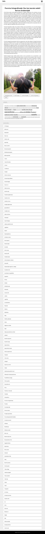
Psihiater (6, 423)
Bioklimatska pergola (8, 152)
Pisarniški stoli (7, 384)
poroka (6, 97)
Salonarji (6, 452)
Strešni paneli (6, 465)
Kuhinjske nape (7, 286)
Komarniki (6, 263)
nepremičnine (9, 112)
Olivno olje (6, 358)
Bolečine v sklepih (13, 105)
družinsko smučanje (28, 105)
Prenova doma (7, 410)
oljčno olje (22, 112)
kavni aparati (7, 109)
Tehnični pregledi (7, 472)
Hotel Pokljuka (7, 220)
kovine (12, 109)
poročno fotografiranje (35, 95)
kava (37, 107)
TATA (3, 1)
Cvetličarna (6, 168)
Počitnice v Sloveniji (8, 390)
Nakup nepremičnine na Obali (9, 331)
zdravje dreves (13, 118)
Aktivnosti (6, 129)
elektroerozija (10, 107)
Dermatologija (7, 181)
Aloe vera (6, 135)
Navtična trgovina (7, 338)
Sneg (5, 459)
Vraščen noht (6, 498)
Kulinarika (6, 289)
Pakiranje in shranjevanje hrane (10, 374)
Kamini (5, 230)
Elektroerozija (7, 188)
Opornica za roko (7, 364)
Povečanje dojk (7, 407)
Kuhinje (5, 282)
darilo (21, 105)
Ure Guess (6, 492)
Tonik (5, 485)
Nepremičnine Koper (8, 348)
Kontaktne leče (7, 269)
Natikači (6, 335)
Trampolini (6, 488)
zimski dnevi (21, 118)
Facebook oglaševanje (8, 194)
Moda (5, 322)
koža (14, 109)
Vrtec (5, 505)
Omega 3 (6, 361)
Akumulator (6, 132)
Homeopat (6, 217)
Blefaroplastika (7, 155)
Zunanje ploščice (7, 524)
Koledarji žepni (7, 256)
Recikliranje (6, 426)
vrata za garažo (6, 118)
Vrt (5, 501)
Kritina (5, 279)
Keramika (6, 246)
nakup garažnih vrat (19, 109)
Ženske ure (6, 511)
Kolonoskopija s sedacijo (8, 260)
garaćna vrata (20, 107)
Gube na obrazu (7, 214)
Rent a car (6, 433)
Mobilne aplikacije (7, 318)
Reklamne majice (7, 430)
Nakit (5, 328)
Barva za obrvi (7, 145)
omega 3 (28, 112)
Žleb (5, 518)
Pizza (5, 387)
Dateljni (5, 171)
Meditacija (6, 312)
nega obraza (29, 109)
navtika (24, 109)
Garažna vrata (7, 197)
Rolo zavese (6, 449)
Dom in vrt (6, 184)
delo (24, 105)
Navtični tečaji (7, 341)
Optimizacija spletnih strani (9, 371)
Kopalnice (6, 276)
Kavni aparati (6, 240)
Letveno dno (6, 292)
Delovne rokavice (7, 175)
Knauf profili (6, 253)
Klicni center (6, 250)
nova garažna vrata (17, 112)
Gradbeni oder (7, 210)
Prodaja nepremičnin (8, 413)
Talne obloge (6, 469)
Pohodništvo (6, 397)
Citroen (5, 165)
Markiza (5, 309)
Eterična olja (6, 191)
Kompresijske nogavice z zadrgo (10, 266)
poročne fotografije (25, 95)
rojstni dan (15, 116)
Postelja (6, 403)
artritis (10, 105)
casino (18, 105)
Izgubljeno (6, 227)
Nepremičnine (6, 345)
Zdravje (10, 118)
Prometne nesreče (7, 420)
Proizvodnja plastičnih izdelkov (10, 416)
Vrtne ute (6, 508)
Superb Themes (27, 532)
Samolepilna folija (7, 456)
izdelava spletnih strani (8, 224)
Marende (6, 305)
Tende (5, 482)
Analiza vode (6, 139)
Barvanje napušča (7, 148)
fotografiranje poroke (8, 95)
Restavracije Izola (7, 436)
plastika (16, 114)
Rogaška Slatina (7, 443)
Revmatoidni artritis (8, 439)
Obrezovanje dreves (8, 351)
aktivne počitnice (6, 105)
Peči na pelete (7, 380)
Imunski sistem (30, 107)
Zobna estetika (7, 521)
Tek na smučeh (7, 475)
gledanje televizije (25, 107)
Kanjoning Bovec (7, 233)
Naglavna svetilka (7, 325)
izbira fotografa (17, 95)
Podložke (6, 394)
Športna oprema (7, 462)
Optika (5, 367)
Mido (5, 315)
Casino (5, 158)
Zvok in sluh (6, 528)
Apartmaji (6, 142)
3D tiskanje (6, 126)
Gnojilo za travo (7, 201)
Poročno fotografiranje (8, 400)
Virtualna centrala (7, 495)
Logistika (6, 299)
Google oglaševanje (8, 204)
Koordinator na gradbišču (9, 273)
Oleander (6, 354)
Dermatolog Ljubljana (8, 178)
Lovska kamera (7, 302)
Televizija (6, 479)
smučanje (23, 116)
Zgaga (5, 514)
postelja (34, 114)
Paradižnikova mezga (8, 377)
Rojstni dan (6, 446)
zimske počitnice (17, 118)
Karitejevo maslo (7, 237)
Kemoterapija (6, 243)
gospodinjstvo (7, 207)
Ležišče (5, 295)
